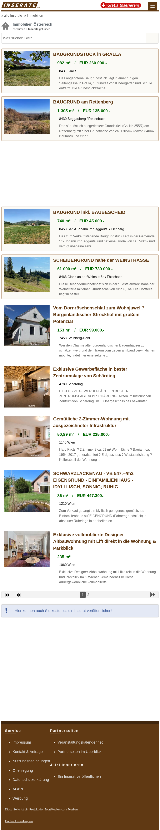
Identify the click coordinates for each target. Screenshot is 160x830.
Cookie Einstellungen (19, 821)
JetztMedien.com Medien (61, 809)
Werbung (20, 798)
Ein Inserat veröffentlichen (79, 776)
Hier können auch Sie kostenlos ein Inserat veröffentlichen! (63, 611)
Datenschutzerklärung (30, 780)
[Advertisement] (80, 174)
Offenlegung (22, 770)
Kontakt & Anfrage (27, 752)
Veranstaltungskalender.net (80, 742)
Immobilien (35, 15)
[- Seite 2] (152, 595)
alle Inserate (13, 15)
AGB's (17, 789)
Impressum (21, 742)
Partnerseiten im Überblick (79, 752)
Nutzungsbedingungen (31, 761)
